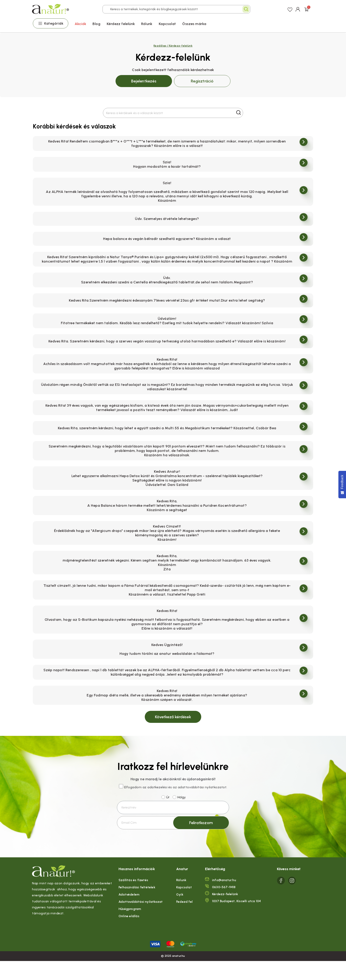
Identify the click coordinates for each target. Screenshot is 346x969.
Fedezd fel (184, 902)
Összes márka (194, 24)
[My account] (298, 9)
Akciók (80, 24)
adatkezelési (157, 787)
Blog (96, 24)
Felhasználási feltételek (137, 887)
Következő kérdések (173, 716)
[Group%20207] (281, 881)
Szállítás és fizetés (133, 880)
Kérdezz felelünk (121, 24)
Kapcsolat (167, 24)
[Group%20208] (292, 881)
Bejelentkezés (143, 81)
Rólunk (146, 24)
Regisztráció (202, 81)
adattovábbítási (191, 787)
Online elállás (129, 916)
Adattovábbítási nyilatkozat (141, 902)
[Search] (245, 9)
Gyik (179, 894)
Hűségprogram (130, 909)
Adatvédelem (129, 894)
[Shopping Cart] (306, 9)
